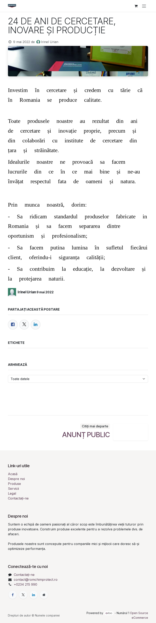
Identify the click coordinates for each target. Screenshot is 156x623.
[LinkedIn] (35, 324)
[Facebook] (13, 324)
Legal (12, 493)
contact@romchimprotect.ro (35, 579)
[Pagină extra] (44, 595)
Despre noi (16, 479)
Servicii (13, 488)
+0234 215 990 (25, 584)
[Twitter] (24, 324)
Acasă (12, 474)
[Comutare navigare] (144, 6)
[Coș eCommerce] (136, 6)
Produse (14, 484)
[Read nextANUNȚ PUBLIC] (130, 432)
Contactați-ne (18, 498)
